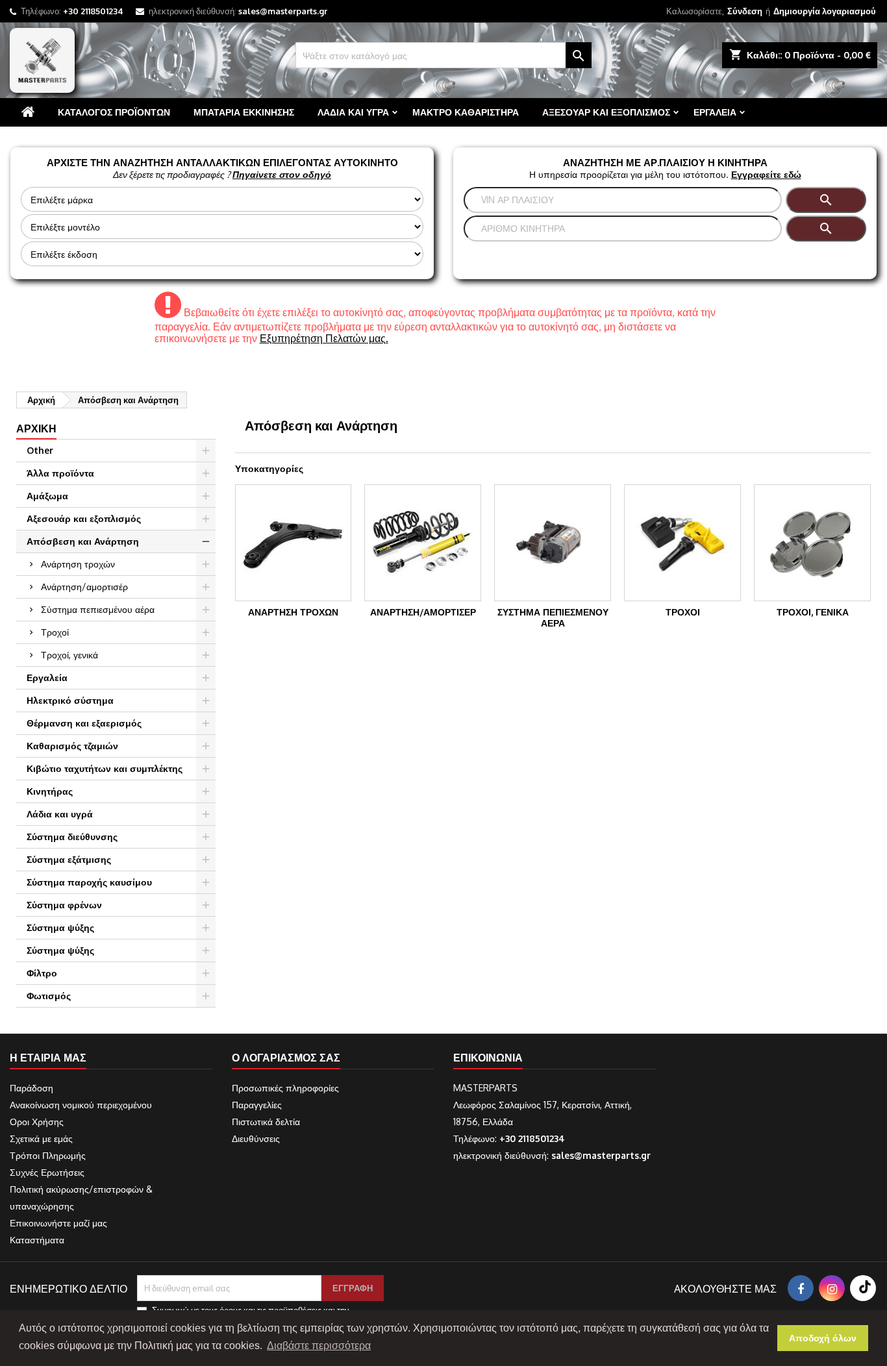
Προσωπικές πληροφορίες (285, 1087)
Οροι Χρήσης (37, 1121)
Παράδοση (31, 1087)
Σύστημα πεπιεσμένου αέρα (98, 609)
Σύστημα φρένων (64, 904)
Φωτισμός (49, 995)
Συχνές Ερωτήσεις (47, 1172)
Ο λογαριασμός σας (286, 1057)
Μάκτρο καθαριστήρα (465, 112)
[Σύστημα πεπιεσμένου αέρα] (552, 542)
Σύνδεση (744, 11)
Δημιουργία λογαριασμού (824, 11)
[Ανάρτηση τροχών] (293, 542)
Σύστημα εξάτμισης (69, 859)
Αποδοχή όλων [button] (822, 1338)
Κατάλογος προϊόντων (114, 112)
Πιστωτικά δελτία (266, 1121)
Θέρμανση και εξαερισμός (84, 722)
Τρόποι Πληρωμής (48, 1155)
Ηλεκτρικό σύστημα (70, 700)
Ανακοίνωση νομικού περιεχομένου (81, 1104)
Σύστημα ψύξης (60, 927)
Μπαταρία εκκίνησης (244, 112)
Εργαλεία (714, 112)
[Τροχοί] (682, 542)
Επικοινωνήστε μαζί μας (58, 1222)
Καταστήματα (37, 1239)
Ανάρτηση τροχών (78, 563)
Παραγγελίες (257, 1104)
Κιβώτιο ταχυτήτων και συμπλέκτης (104, 768)
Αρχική (36, 428)
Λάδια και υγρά (353, 112)
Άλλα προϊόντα (60, 472)
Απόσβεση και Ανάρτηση (83, 541)
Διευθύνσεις (256, 1138)
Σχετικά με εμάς (41, 1138)
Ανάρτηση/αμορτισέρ (84, 586)
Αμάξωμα (47, 495)
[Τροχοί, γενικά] (812, 542)
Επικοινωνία (488, 1057)
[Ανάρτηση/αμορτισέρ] (422, 542)
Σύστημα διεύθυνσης (72, 836)
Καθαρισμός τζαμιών (72, 745)
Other (40, 450)
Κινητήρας (50, 791)
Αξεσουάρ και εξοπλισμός (606, 112)
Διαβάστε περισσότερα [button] (319, 1345)
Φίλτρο (42, 972)
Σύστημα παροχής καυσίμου (89, 882)
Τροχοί (55, 632)
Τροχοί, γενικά (69, 654)
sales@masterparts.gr (282, 11)
